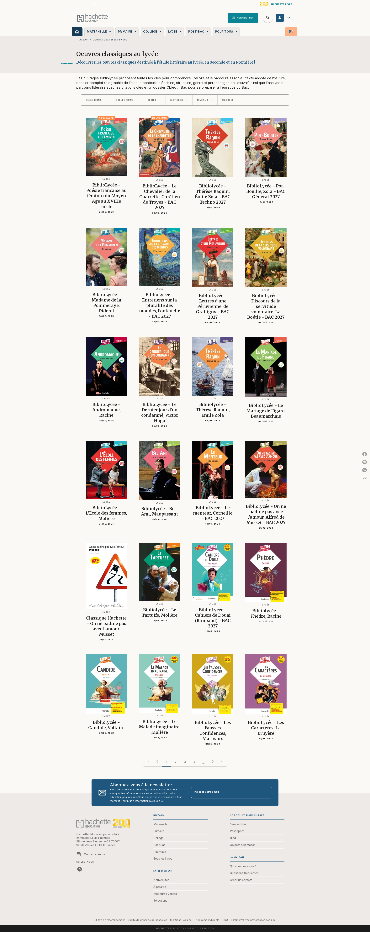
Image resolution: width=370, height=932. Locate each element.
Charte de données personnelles (147, 920)
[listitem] (94, 4)
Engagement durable (207, 920)
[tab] (77, 31)
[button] (243, 18)
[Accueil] (92, 17)
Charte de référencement (109, 920)
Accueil (83, 39)
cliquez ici (157, 800)
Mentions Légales (181, 920)
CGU (225, 920)
